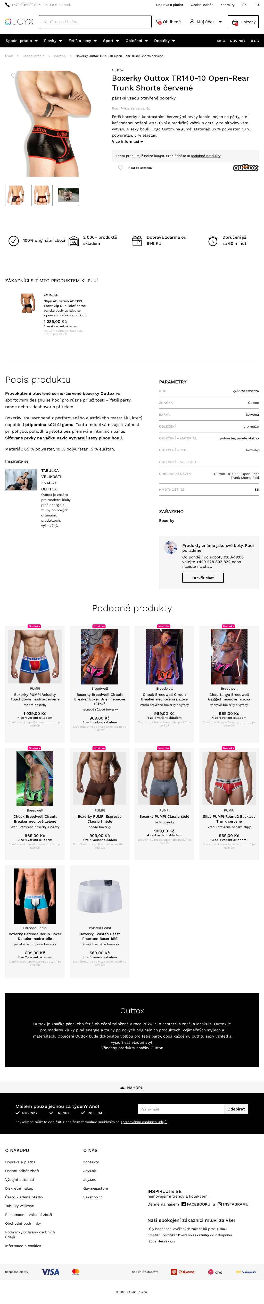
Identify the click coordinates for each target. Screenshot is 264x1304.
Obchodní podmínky (23, 1223)
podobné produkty (205, 156)
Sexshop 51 (93, 1197)
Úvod (9, 56)
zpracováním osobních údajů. (144, 1122)
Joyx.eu (89, 1179)
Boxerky (60, 56)
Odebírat (236, 1109)
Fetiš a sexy (80, 40)
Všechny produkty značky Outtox (132, 1048)
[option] (52, 315)
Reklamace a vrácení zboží (28, 1215)
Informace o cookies (23, 1246)
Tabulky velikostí (19, 1206)
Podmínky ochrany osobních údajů (30, 1234)
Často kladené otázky (24, 1197)
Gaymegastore (95, 1188)
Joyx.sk (89, 1171)
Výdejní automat (19, 1179)
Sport (108, 40)
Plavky (50, 40)
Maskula (204, 1024)
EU (256, 5)
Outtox (117, 70)
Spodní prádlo (19, 40)
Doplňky (162, 40)
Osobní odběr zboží (22, 1171)
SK (244, 5)
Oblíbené (170, 21)
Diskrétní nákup (19, 1188)
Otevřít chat (203, 578)
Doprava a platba (169, 5)
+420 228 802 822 (26, 5)
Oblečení (134, 40)
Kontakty (227, 5)
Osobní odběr (202, 5)
